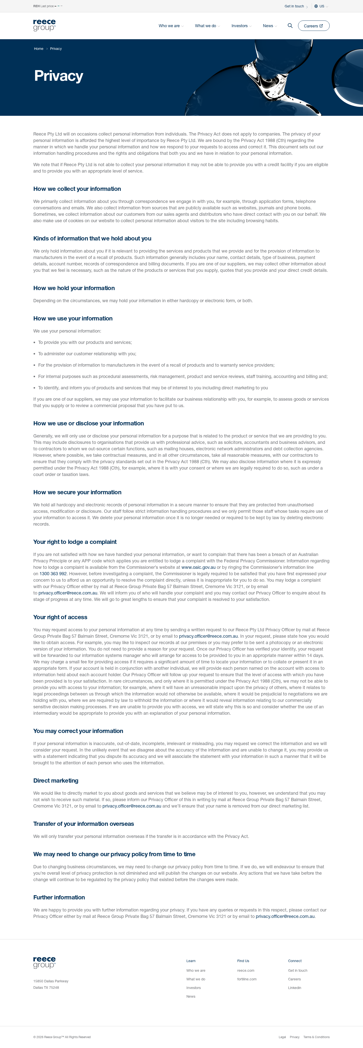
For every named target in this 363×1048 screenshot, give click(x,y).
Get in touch (294, 6)
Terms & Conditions (316, 1037)
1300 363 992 (53, 573)
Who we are (195, 970)
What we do (195, 979)
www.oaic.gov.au (199, 567)
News (190, 996)
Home (38, 48)
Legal (282, 1037)
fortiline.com (247, 979)
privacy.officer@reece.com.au (68, 592)
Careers (294, 979)
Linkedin (294, 988)
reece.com (245, 970)
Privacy (295, 1037)
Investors (193, 988)
